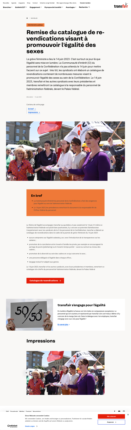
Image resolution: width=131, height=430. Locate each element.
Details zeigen (30, 426)
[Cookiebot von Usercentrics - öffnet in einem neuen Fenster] (12, 426)
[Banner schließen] (128, 414)
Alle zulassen (111, 416)
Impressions (33, 112)
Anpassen (110, 422)
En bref (31, 109)
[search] (84, 7)
